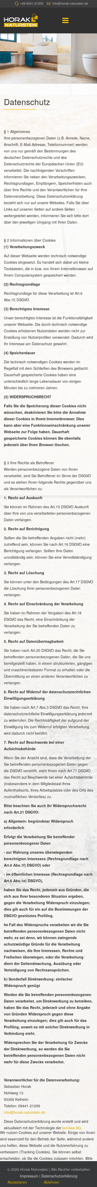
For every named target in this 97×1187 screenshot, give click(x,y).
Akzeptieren (17, 1182)
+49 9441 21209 (31, 3)
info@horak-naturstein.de (70, 3)
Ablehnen (51, 1182)
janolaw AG (71, 1127)
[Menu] (65, 20)
